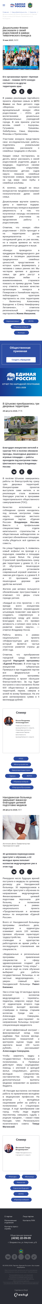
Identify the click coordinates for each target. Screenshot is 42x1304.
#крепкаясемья (12, 321)
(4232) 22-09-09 (21, 1238)
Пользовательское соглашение (21, 1275)
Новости (33, 12)
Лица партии (28, 1216)
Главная (6, 12)
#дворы (13, 776)
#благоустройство (21, 764)
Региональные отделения (10, 1221)
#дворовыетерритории (21, 770)
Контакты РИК (29, 1220)
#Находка (12, 1177)
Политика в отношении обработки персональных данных (21, 1280)
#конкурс (21, 333)
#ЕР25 (31, 321)
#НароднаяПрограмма (21, 787)
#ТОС (21, 759)
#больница (29, 1177)
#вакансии (21, 1182)
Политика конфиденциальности (21, 1277)
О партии (8, 1216)
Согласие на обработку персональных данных (21, 1283)
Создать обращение (21, 360)
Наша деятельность (19, 12)
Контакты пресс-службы (11, 1228)
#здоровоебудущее (21, 1188)
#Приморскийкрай (21, 327)
